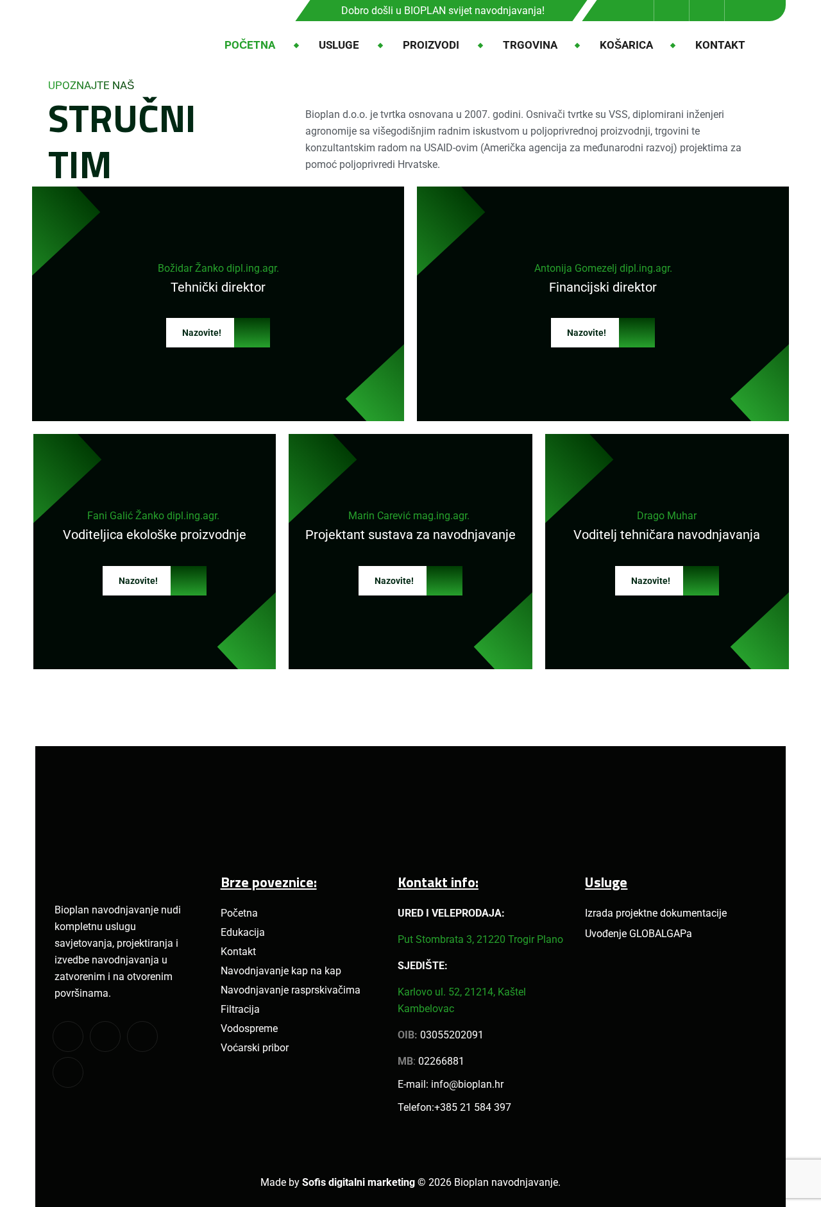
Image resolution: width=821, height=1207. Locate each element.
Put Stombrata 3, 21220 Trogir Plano (480, 939)
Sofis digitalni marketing (358, 1182)
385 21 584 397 (475, 1107)
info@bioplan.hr (467, 1084)
